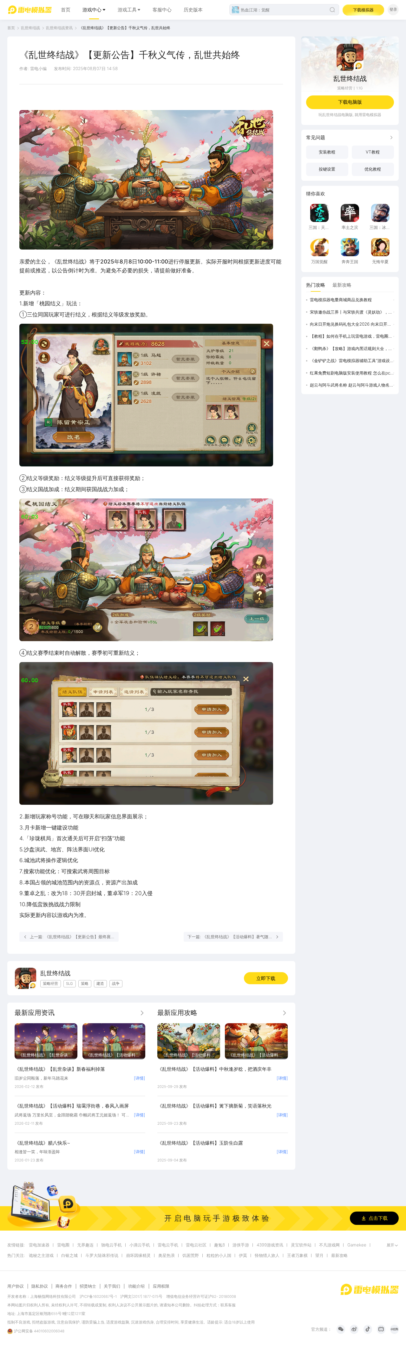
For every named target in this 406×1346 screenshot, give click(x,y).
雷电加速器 (39, 1245)
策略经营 (344, 88)
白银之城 (69, 1255)
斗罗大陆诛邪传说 (101, 1255)
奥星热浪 (166, 1255)
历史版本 (193, 10)
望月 (319, 1255)
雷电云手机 (168, 1245)
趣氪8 (219, 1245)
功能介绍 (136, 1286)
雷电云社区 (196, 1245)
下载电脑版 (350, 102)
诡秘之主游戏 (41, 1255)
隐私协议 (39, 1286)
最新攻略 (339, 1255)
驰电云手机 (111, 1245)
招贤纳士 (88, 1286)
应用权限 (161, 1286)
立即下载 (265, 978)
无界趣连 (85, 1245)
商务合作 (64, 1286)
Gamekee (356, 1245)
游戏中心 (92, 10)
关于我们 (112, 1286)
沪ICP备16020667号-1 (98, 1296)
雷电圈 (63, 1245)
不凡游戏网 (329, 1245)
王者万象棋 (297, 1255)
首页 (65, 10)
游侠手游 (240, 1245)
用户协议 (15, 1286)
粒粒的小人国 (218, 1255)
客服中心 (162, 10)
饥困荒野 (190, 1255)
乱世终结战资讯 (59, 28)
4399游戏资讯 (270, 1245)
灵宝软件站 (301, 1245)
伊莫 (243, 1255)
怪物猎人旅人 (267, 1255)
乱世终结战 (30, 28)
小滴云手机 (139, 1245)
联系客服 (228, 1305)
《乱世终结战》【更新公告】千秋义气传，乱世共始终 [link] (124, 28)
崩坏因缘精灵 (138, 1255)
